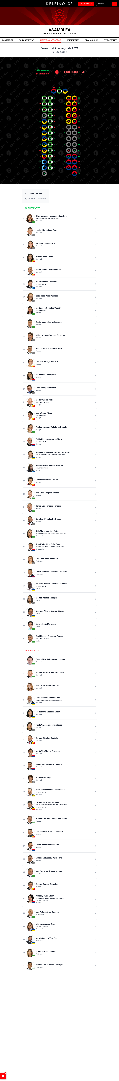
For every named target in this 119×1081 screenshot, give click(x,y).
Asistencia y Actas (50, 40)
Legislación (92, 40)
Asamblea (7, 40)
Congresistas (26, 40)
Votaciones (110, 40)
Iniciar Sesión (86, 4)
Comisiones (72, 40)
